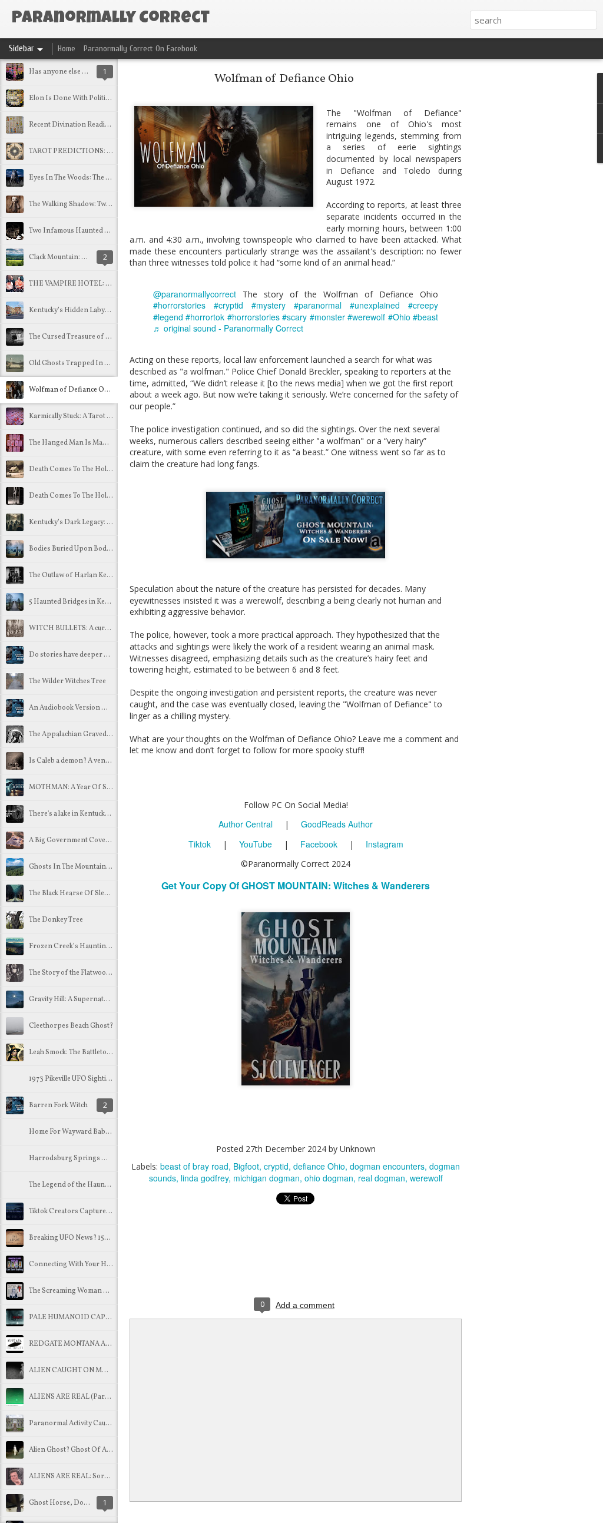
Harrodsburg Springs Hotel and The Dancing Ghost (112, 1158)
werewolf (426, 1178)
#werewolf (366, 317)
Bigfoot (246, 1166)
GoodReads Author (337, 824)
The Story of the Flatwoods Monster (86, 973)
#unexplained (375, 305)
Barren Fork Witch (58, 1105)
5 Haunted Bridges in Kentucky (77, 602)
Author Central (245, 824)
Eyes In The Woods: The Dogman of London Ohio (108, 178)
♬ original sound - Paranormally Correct (228, 328)
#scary (294, 317)
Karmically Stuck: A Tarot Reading (81, 416)
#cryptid (228, 305)
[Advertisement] (526, 262)
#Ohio (399, 317)
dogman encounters (387, 1166)
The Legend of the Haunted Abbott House (94, 1185)
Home (66, 49)
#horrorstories (179, 305)
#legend (168, 317)
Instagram (384, 844)
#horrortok (204, 317)
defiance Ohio (319, 1166)
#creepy (423, 305)
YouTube (255, 844)
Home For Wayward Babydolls (76, 1132)
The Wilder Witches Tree (67, 681)
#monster (327, 317)
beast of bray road (194, 1166)
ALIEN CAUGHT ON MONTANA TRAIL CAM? (101, 1370)
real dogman (381, 1178)
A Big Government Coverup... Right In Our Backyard (112, 840)
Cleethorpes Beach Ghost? (71, 1026)
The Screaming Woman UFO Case (82, 1291)
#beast (425, 317)
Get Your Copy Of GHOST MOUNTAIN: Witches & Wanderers (295, 885)
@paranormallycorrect (194, 294)
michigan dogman (266, 1178)
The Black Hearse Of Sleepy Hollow (84, 893)
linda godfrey (204, 1178)
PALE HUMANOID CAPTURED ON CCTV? (97, 1317)
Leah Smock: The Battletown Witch (82, 1052)
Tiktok (199, 844)
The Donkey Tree (56, 920)
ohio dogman (328, 1178)
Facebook (318, 844)
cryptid (276, 1166)
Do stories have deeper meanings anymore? (99, 655)
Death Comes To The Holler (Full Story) (90, 469)
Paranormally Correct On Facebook (140, 49)
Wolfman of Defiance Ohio (71, 390)
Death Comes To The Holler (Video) (84, 496)
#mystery (268, 305)
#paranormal (318, 305)
